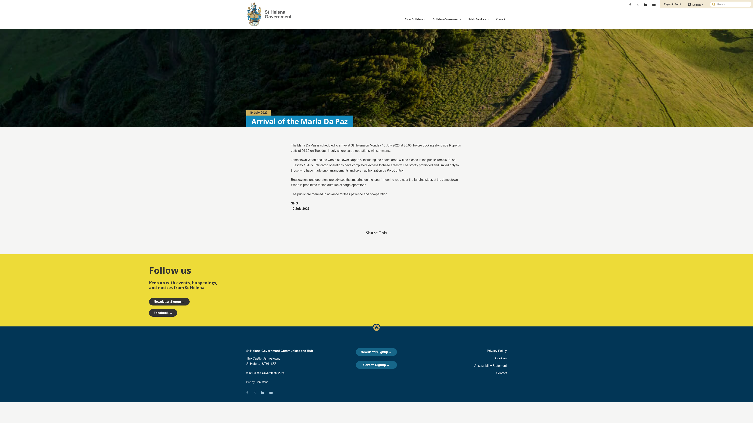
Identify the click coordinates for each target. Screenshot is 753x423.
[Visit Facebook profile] (630, 5)
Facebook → (163, 313)
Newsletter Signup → (376, 352)
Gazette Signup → (376, 365)
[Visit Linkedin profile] (645, 5)
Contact (500, 19)
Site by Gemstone (257, 382)
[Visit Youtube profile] (654, 5)
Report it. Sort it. (673, 4)
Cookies (501, 358)
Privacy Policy (497, 350)
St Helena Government (445, 19)
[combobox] (732, 4)
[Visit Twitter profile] (638, 5)
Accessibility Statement (490, 365)
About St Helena (414, 19)
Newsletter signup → (169, 302)
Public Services (477, 19)
